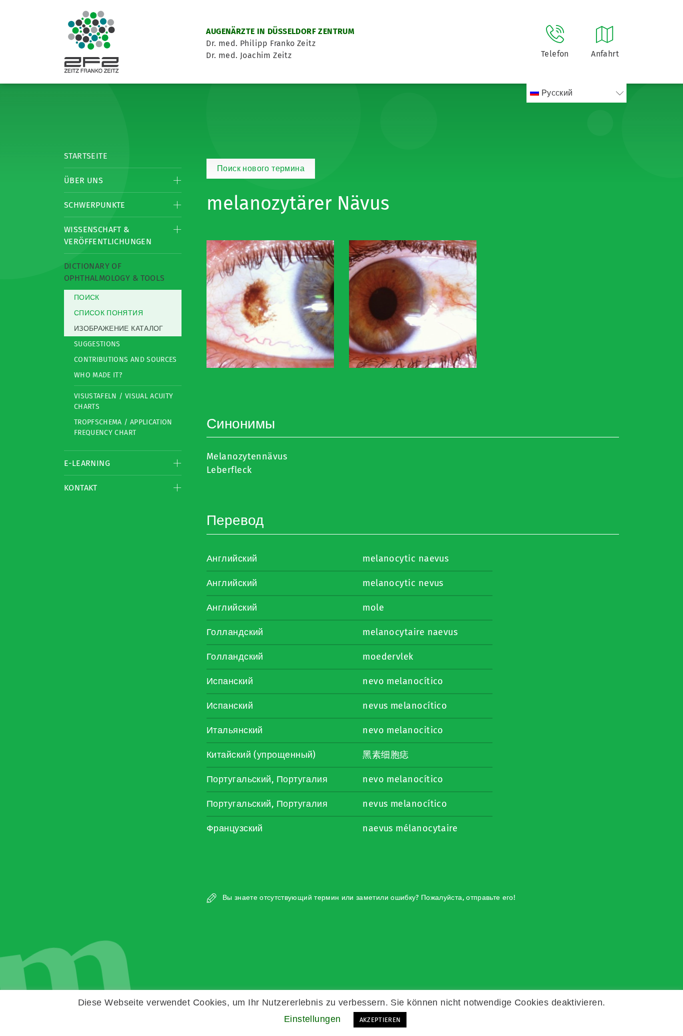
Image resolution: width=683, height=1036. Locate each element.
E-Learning (87, 463)
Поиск (87, 297)
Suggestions (97, 344)
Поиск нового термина (260, 168)
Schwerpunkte (95, 205)
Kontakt (81, 487)
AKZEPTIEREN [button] (380, 1019)
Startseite (86, 156)
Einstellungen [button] (312, 1019)
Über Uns (83, 180)
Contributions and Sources (125, 359)
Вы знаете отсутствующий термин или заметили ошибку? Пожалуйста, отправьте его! (367, 897)
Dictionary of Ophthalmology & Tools (114, 272)
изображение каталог (119, 328)
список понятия (108, 313)
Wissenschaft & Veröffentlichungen (108, 235)
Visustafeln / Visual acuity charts (123, 401)
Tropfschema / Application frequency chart (123, 427)
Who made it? (98, 375)
